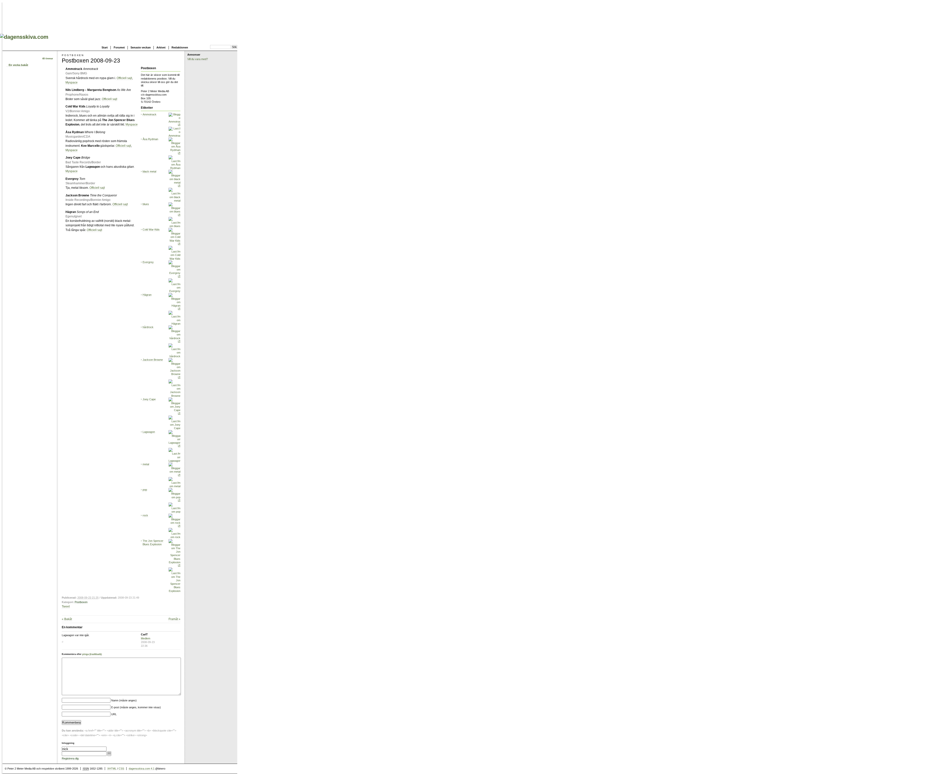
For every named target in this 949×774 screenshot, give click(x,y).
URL (114, 714)
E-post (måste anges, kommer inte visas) (136, 707)
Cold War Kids (151, 229)
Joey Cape (149, 399)
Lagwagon (149, 431)
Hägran (147, 294)
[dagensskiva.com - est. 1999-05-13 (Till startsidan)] (24, 37)
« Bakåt (67, 619)
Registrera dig (70, 758)
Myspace (71, 82)
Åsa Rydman (150, 139)
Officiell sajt (124, 78)
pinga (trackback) (92, 654)
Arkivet (161, 47)
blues (146, 204)
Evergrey (148, 262)
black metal (149, 171)
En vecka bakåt (18, 64)
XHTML (111, 768)
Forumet (119, 47)
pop (145, 489)
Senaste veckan (140, 47)
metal (146, 464)
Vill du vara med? (197, 59)
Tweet (66, 606)
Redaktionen (180, 47)
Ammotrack (149, 114)
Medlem (145, 638)
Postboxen (81, 602)
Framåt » (174, 619)
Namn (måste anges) (124, 700)
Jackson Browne (153, 359)
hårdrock (148, 327)
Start (105, 47)
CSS (121, 768)
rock (145, 515)
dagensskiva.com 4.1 (141, 768)
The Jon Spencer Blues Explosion (153, 542)
